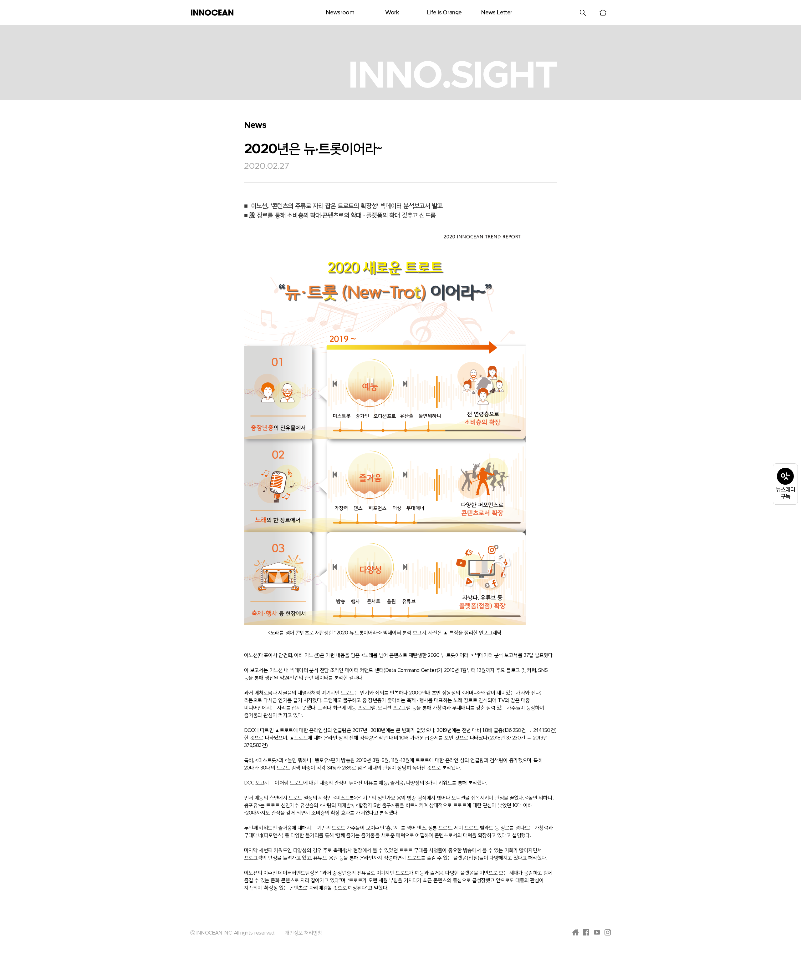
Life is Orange (444, 13)
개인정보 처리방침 (303, 932)
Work (392, 13)
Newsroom (340, 13)
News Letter (496, 13)
